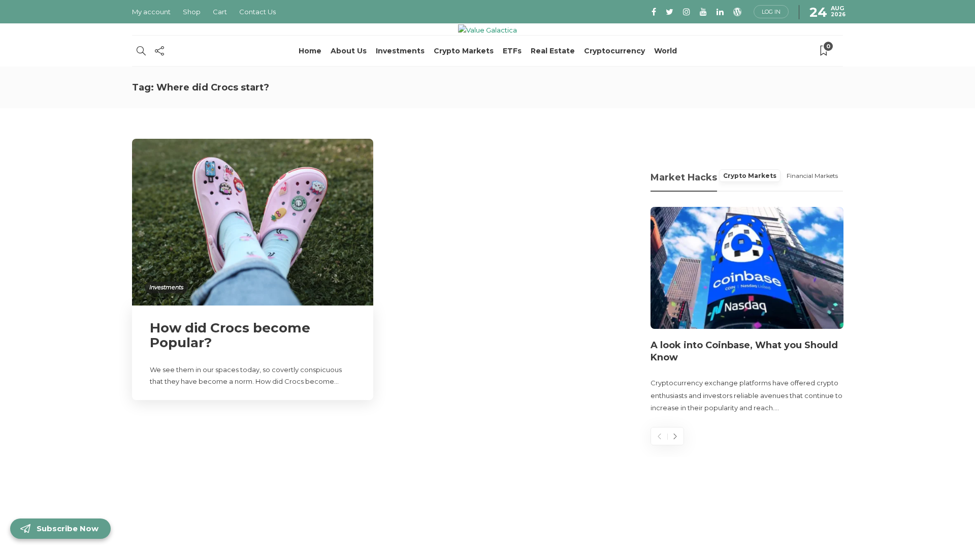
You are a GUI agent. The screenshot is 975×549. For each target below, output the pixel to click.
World (665, 50)
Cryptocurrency (614, 50)
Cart (220, 12)
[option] (747, 310)
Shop (192, 12)
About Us (349, 50)
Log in (771, 11)
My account (151, 12)
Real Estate (553, 50)
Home (310, 50)
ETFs (512, 50)
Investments (400, 50)
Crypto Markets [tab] (749, 175)
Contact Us (257, 12)
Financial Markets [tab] (812, 175)
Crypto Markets (464, 50)
